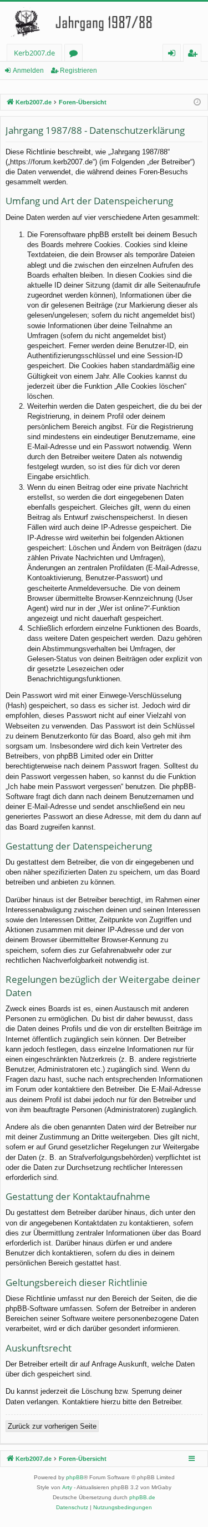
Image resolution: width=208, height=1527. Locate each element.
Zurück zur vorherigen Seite (52, 1426)
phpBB (75, 1477)
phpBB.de (142, 1497)
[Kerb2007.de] (104, 23)
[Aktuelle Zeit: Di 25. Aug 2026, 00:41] (197, 102)
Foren (75, 55)
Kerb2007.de (34, 53)
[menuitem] (72, 1508)
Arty (67, 1487)
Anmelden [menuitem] (174, 55)
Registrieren (78, 70)
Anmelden (28, 70)
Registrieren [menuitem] (194, 55)
